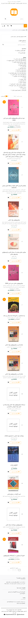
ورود (3, 26)
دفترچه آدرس (22, 593)
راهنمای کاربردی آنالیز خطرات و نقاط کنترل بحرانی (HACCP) (14, 187)
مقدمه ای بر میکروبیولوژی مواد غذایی (14, 345)
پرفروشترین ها (9, 610)
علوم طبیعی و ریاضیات (20, 50)
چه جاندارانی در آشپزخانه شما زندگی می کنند (14, 316)
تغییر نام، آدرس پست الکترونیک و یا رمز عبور (16, 592)
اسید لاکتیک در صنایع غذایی (14, 494)
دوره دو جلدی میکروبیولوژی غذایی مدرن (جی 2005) (14, 119)
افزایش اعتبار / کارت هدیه (10, 3)
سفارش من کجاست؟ (19, 3)
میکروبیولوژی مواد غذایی (14, 220)
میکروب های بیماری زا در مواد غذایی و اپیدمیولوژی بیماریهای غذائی (14, 253)
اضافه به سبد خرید (15, 130)
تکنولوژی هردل (14, 465)
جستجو (24, 30)
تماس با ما (3, 3)
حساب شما (25, 3)
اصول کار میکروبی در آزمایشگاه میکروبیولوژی (14, 556)
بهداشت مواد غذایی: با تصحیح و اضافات (14, 436)
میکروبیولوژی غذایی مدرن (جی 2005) (14, 283)
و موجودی (2, 96)
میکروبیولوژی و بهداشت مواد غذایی (14, 525)
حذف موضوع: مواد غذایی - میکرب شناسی (18, 36)
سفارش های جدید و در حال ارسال (12, 582)
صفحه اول (19, 610)
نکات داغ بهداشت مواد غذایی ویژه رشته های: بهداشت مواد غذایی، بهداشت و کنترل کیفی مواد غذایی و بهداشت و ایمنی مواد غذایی (14, 154)
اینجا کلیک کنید (10, 602)
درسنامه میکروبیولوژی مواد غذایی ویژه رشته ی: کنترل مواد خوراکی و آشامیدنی (14, 406)
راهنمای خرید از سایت (21, 603)
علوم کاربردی (21, 53)
